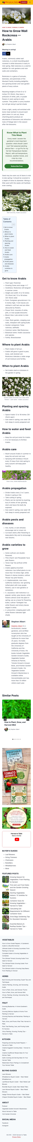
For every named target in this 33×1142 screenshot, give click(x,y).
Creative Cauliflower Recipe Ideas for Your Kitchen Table (15, 1054)
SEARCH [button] (23, 2)
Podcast (4, 1106)
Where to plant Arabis (9, 233)
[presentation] (16, 709)
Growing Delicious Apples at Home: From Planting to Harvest (15, 1013)
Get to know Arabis (8, 228)
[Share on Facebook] (4, 53)
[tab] (12, 739)
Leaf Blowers (10, 854)
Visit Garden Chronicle (9, 1114)
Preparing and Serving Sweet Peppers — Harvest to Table (14, 1044)
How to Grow (6, 27)
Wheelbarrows (10, 866)
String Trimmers (11, 857)
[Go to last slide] (5, 718)
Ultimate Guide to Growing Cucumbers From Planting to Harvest (16, 950)
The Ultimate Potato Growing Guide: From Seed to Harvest (15, 965)
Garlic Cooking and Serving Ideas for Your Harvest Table (15, 1059)
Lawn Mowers (6, 1074)
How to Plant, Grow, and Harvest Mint (13, 992)
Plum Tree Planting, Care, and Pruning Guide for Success (15, 1028)
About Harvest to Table (9, 1111)
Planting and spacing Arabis (9, 243)
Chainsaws (9, 860)
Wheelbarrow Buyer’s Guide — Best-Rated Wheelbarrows (15, 1078)
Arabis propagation (8, 258)
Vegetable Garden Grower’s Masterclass (14, 1108)
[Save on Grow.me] (12, 53)
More (7, 868)
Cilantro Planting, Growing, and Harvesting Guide (15, 986)
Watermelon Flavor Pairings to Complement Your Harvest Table (15, 1064)
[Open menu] (30, 2)
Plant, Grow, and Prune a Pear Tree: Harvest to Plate (16, 1023)
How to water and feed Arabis (9, 250)
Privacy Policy (16, 1137)
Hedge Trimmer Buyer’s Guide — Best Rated (15, 1094)
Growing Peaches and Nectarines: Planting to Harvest (16, 1018)
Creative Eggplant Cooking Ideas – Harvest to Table (16, 1049)
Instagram (5, 1125)
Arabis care (8, 254)
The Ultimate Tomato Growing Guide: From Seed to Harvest (15, 960)
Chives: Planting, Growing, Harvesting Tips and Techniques (15, 996)
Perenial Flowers (18, 27)
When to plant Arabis (9, 238)
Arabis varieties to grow (8, 268)
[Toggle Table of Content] (12, 224)
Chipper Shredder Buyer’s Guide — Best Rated (16, 1097)
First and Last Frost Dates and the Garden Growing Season (19, 887)
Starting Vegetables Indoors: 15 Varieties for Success (18, 895)
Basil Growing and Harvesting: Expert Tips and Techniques (16, 981)
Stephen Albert (11, 44)
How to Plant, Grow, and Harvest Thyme (14, 990)
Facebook (5, 1123)
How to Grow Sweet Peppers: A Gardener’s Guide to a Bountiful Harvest (15, 945)
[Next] (27, 718)
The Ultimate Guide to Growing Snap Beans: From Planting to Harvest (15, 970)
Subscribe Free (17, 166)
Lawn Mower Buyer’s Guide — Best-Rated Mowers (15, 1091)
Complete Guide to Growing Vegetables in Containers (15, 955)
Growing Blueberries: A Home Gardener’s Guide (14, 1008)
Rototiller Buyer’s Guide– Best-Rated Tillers (15, 1087)
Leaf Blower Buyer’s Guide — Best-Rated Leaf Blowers (16, 1083)
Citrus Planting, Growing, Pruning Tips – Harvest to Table (14, 1033)
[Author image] (3, 44)
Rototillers (9, 863)
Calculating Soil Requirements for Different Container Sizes (20, 911)
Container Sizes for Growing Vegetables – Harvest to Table (18, 903)
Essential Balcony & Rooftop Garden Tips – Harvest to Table (18, 926)
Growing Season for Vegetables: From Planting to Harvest (19, 879)
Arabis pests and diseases (9, 263)
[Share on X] (8, 53)
